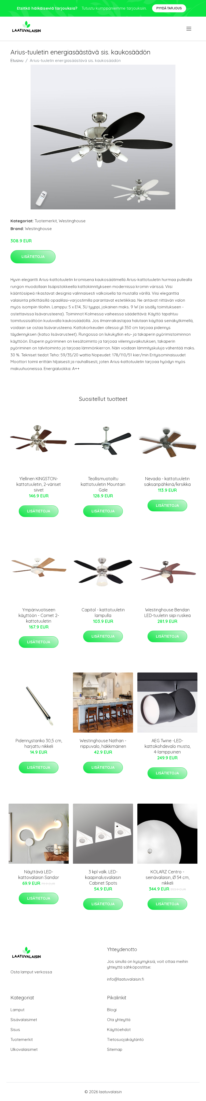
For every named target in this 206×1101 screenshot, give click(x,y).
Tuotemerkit (46, 220)
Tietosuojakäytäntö (125, 1039)
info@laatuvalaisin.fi (125, 979)
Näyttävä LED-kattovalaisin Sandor (38, 874)
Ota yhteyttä (118, 1019)
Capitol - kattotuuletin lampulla (103, 612)
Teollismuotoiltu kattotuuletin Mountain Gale (103, 484)
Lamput (17, 1009)
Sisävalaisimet (23, 1019)
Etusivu (16, 60)
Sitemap (114, 1049)
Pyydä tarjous (169, 8)
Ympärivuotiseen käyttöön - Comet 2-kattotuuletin (39, 615)
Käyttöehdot (119, 1029)
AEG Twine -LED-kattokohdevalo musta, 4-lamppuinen (167, 746)
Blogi (112, 1009)
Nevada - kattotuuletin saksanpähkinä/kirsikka (167, 481)
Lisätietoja (33, 256)
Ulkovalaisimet (24, 1049)
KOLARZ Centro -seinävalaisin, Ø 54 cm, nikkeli (167, 877)
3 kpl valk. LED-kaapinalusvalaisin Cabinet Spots (103, 877)
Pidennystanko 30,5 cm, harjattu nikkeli (39, 743)
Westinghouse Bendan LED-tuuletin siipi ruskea (167, 612)
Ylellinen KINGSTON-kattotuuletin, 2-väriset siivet (38, 484)
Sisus (15, 1029)
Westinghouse (72, 220)
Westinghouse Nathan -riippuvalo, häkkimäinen (103, 743)
